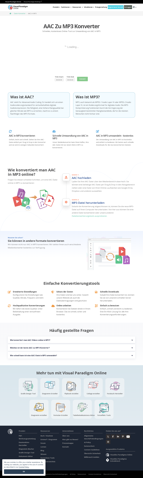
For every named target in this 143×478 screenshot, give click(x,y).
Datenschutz (89, 446)
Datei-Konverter (19, 13)
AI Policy (87, 442)
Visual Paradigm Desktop (32, 2)
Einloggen (128, 7)
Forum (43, 443)
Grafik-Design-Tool (26, 453)
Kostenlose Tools (48, 458)
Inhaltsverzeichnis (48, 461)
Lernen (43, 447)
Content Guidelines (92, 450)
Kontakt (65, 447)
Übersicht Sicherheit (92, 453)
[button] (66, 7)
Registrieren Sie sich (115, 7)
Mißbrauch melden (91, 457)
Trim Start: (59, 77)
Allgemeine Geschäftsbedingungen (56, 474)
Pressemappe (67, 443)
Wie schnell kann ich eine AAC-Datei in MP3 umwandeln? (33, 355)
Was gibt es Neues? (70, 439)
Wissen (43, 454)
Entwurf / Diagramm (49, 439)
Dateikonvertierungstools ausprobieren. (89, 216)
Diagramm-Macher (26, 449)
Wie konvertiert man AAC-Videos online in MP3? (30, 340)
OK (24, 471)
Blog (42, 450)
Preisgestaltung (101, 7)
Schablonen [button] (88, 7)
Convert (82, 79)
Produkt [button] (56, 7)
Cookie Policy (24, 467)
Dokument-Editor (26, 456)
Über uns (65, 436)
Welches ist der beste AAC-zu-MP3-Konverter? (30, 348)
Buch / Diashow (47, 436)
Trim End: (70, 77)
